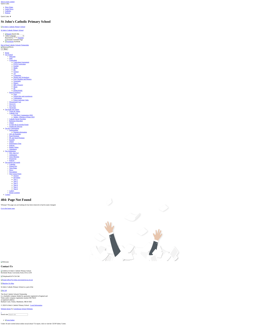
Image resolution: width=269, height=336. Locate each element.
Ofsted (11, 123)
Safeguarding (13, 130)
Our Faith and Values (12, 109)
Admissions (13, 155)
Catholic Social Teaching (17, 119)
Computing (17, 75)
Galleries (8, 11)
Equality (12, 140)
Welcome (12, 56)
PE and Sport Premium (16, 138)
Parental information (20, 132)
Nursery (16, 176)
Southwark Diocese (15, 126)
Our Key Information (12, 128)
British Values (13, 147)
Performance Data (15, 143)
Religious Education (16, 121)
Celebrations (17, 98)
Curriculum (13, 60)
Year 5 (15, 187)
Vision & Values (14, 111)
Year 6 (15, 189)
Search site (4, 314)
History (15, 83)
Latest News (9, 9)
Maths (15, 68)
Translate (21, 38)
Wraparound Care (15, 102)
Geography (17, 81)
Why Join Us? (14, 153)
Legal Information (36, 305)
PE (14, 89)
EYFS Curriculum (19, 64)
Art (14, 73)
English (15, 66)
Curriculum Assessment (21, 62)
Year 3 (15, 183)
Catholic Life (13, 113)
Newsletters (13, 172)
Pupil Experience (15, 92)
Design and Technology (21, 77)
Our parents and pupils (12, 162)
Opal (15, 94)
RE (14, 70)
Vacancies (12, 107)
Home (7, 53)
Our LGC (12, 104)
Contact (7, 194)
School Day (13, 166)
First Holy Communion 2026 (23, 115)
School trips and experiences (22, 96)
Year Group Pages (15, 174)
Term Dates (13, 168)
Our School (9, 55)
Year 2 (15, 181)
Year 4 (15, 185)
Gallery (11, 191)
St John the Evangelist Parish (18, 125)
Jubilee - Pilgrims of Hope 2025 (24, 117)
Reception (16, 177)
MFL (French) (18, 85)
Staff (10, 58)
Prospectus (12, 159)
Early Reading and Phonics (22, 79)
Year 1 (15, 179)
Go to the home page (8, 208)
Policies (7, 13)
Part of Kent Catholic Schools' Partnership (15, 45)
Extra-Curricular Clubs (21, 100)
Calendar (12, 164)
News (11, 170)
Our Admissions (10, 151)
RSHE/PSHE (17, 90)
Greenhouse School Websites (23, 309)
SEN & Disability (15, 134)
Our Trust (12, 106)
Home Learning (14, 193)
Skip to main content (8, 2)
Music (15, 87)
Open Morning (14, 157)
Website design (6, 309)
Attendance (13, 149)
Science (16, 72)
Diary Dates (9, 7)
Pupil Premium (14, 136)
